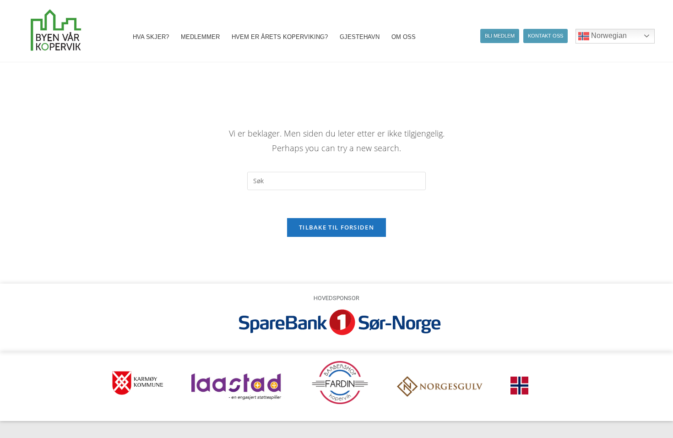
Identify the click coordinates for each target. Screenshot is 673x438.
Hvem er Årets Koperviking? (280, 36)
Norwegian (608, 35)
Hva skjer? (151, 36)
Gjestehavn (360, 36)
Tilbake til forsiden (336, 227)
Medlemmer (200, 36)
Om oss (403, 36)
